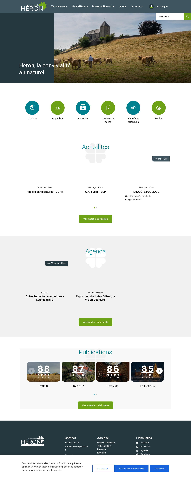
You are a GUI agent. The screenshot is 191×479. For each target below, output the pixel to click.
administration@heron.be (76, 448)
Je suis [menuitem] (122, 6)
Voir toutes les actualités (95, 219)
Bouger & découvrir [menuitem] (102, 6)
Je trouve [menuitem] (135, 6)
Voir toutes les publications (95, 405)
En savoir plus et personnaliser (131, 469)
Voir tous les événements (95, 322)
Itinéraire (101, 452)
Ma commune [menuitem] (58, 6)
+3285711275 (72, 442)
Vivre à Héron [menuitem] (79, 6)
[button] (31, 371)
